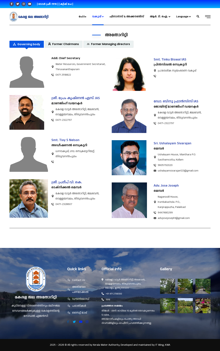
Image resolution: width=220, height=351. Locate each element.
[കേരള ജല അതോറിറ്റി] (29, 17)
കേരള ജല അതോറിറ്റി (36, 297)
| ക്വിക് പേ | (66, 4)
